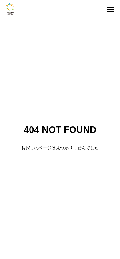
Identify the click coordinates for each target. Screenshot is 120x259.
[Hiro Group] (10, 9)
